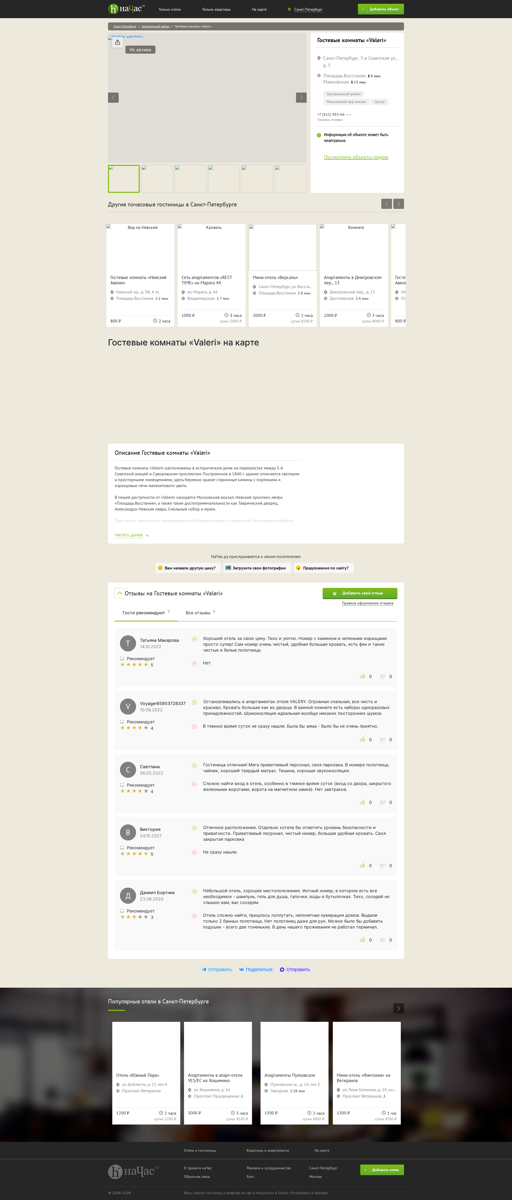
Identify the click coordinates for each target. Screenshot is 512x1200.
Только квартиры (216, 9)
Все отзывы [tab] (200, 612)
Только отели (170, 9)
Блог (250, 1176)
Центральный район (155, 26)
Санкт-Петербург (124, 26)
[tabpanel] (256, 789)
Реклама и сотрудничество (269, 1168)
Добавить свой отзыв (362, 593)
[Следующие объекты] (398, 204)
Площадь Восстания (344, 76)
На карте (259, 9)
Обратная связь (197, 1176)
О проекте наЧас (198, 1168)
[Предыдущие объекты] (386, 204)
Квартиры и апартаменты (268, 1150)
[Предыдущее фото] (113, 98)
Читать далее (129, 534)
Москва (315, 1176)
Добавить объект (384, 9)
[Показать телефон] (357, 117)
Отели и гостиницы (200, 1150)
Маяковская (336, 82)
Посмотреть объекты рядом (356, 157)
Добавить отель (385, 1169)
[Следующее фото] (301, 98)
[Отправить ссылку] (117, 42)
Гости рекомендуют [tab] (146, 612)
